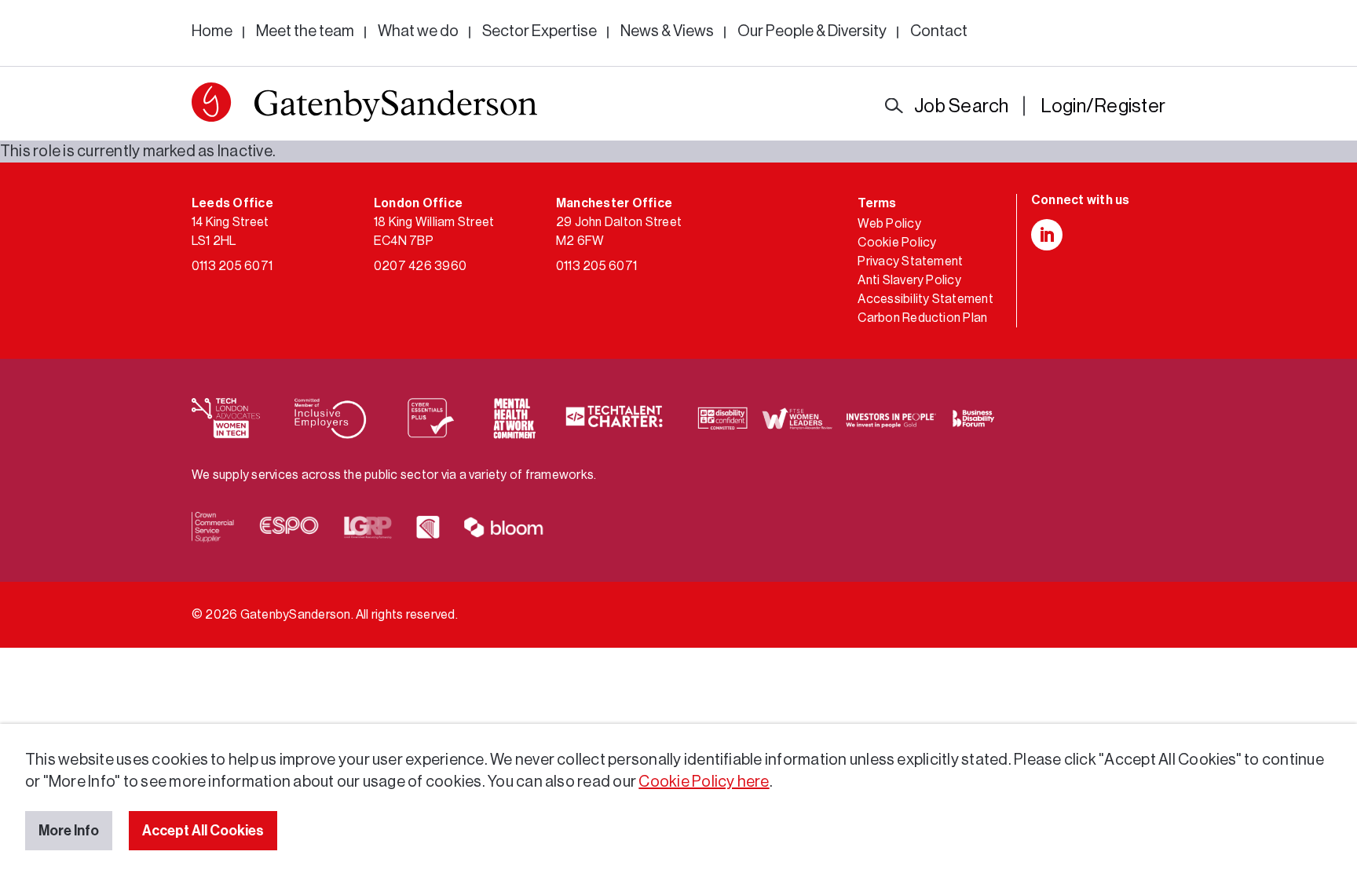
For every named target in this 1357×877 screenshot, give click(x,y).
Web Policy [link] (889, 223)
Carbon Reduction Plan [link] (922, 318)
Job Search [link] (961, 106)
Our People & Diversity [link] (812, 31)
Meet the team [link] (305, 31)
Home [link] (212, 31)
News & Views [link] (667, 31)
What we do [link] (418, 31)
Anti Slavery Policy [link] (909, 280)
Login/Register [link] (1103, 106)
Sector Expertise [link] (539, 31)
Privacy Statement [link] (910, 261)
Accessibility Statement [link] (925, 299)
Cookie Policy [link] (897, 242)
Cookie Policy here (703, 782)
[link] (364, 105)
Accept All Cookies (203, 831)
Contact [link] (938, 31)
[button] (211, 102)
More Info (68, 831)
